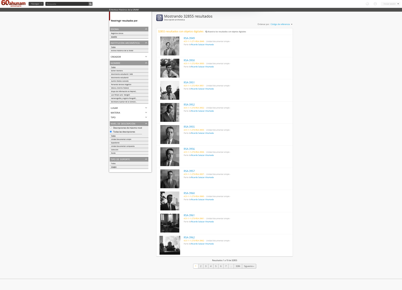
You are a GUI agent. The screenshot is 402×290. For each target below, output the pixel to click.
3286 (238, 266)
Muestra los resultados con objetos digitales (226, 31)
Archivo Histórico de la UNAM (122, 50)
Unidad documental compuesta (123, 146)
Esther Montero (117, 71)
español (114, 37)
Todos (113, 47)
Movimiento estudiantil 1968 (122, 74)
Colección (114, 150)
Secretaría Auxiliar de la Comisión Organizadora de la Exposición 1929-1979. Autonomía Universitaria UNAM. (129, 102)
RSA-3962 (189, 237)
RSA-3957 (189, 171)
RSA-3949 (189, 38)
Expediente (115, 143)
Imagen (114, 167)
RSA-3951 (189, 82)
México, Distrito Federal (120, 88)
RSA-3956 (189, 149)
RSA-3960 (189, 193)
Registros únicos (117, 33)
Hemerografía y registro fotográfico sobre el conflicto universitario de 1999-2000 (129, 98)
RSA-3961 (189, 215)
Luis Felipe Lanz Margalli (120, 95)
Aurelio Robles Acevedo (120, 81)
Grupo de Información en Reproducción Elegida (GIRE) (129, 91)
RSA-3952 (189, 104)
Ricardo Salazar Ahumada (202, 44)
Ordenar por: (264, 24)
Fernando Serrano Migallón (121, 84)
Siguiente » (249, 266)
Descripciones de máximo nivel (127, 127)
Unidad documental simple (121, 139)
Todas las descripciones (124, 131)
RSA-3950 (189, 60)
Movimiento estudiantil (120, 77)
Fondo (113, 153)
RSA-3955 (189, 126)
